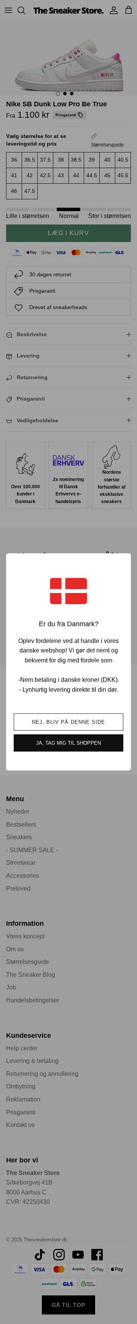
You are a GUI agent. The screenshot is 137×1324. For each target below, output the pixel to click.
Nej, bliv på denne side (68, 722)
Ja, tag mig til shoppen (68, 743)
